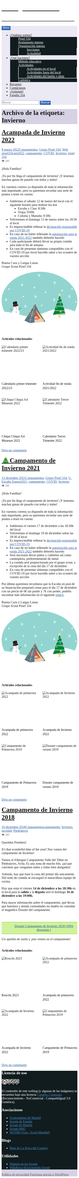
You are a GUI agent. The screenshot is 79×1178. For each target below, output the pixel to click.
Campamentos (28, 149)
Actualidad (34, 53)
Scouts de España (21, 1121)
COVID (49, 153)
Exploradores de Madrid (25, 1118)
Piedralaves (20, 830)
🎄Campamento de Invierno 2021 (29, 464)
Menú (6, 27)
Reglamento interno (30, 42)
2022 (21, 153)
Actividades (25, 65)
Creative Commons (49, 1094)
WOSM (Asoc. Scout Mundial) (30, 1132)
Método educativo (29, 61)
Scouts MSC (18, 1128)
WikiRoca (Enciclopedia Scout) (30, 1167)
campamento (34, 153)
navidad (7, 830)
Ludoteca (24, 80)
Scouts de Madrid (21, 1125)
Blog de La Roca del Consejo (29, 1148)
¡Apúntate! (16, 91)
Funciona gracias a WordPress (49, 1174)
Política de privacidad (15, 1174)
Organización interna (31, 46)
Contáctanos (18, 88)
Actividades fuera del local (44, 72)
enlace (60, 595)
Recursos (15, 84)
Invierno (61, 153)
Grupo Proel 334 (50, 149)
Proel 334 (24, 38)
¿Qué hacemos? (20, 57)
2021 (23, 481)
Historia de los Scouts (23, 1164)
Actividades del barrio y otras (45, 76)
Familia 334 (17, 95)
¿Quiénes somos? (21, 35)
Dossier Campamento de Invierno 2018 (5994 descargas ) (44, 927)
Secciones (33, 49)
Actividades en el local (41, 68)
